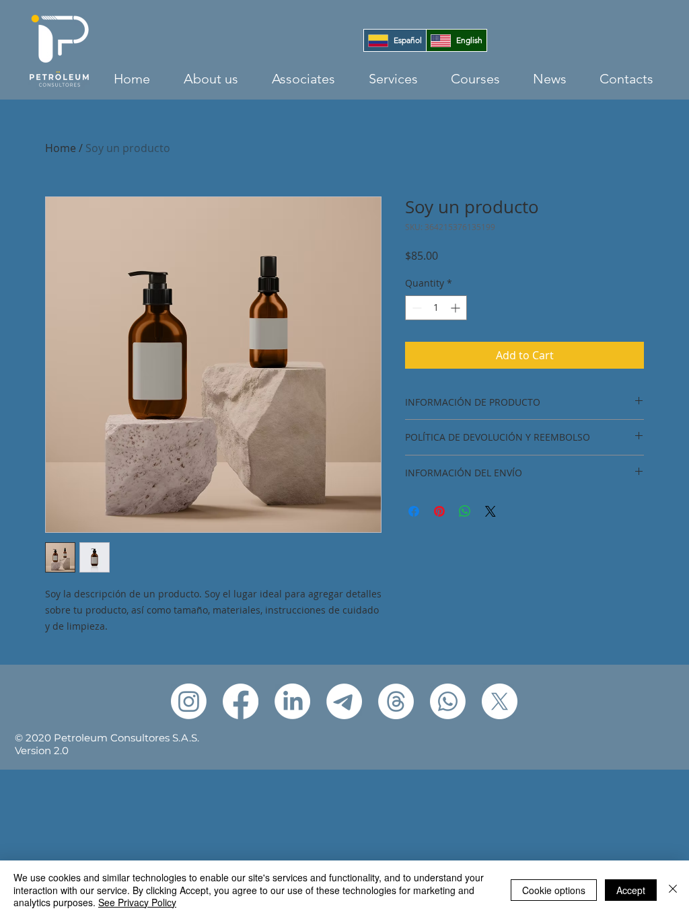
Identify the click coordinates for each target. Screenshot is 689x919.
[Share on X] (490, 511)
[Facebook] (240, 701)
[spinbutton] (436, 308)
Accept (630, 890)
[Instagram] (189, 701)
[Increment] (456, 308)
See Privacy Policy (137, 902)
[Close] (673, 889)
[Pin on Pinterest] (439, 511)
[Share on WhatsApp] (465, 511)
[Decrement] (415, 308)
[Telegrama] (344, 701)
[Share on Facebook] (414, 511)
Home (60, 148)
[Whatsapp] (448, 701)
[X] (499, 701)
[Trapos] (396, 701)
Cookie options (553, 890)
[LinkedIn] (292, 701)
